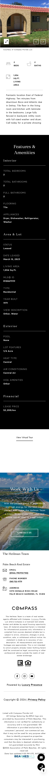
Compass (35, 619)
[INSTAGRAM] (24, 676)
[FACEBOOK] (17, 676)
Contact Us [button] (24, 533)
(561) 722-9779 (16, 581)
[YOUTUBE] (32, 676)
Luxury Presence (32, 684)
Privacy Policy (36, 699)
